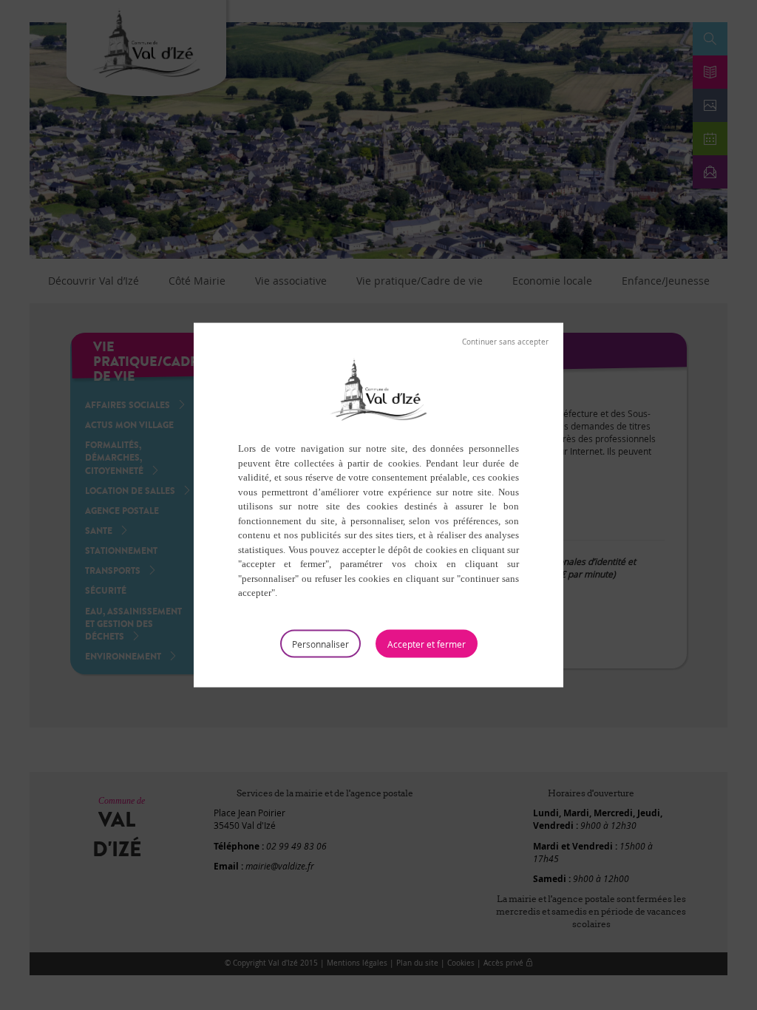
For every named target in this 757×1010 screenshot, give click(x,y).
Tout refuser (505, 342)
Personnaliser (320, 643)
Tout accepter (427, 643)
